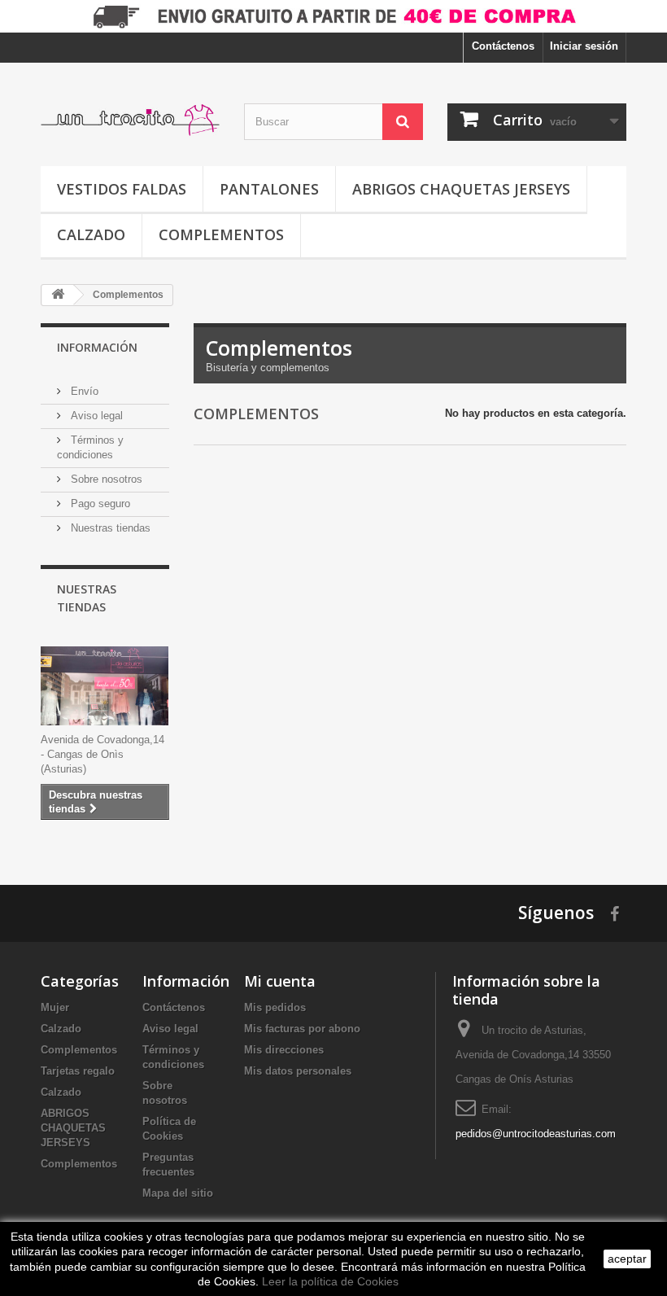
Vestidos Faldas (121, 189)
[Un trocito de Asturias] (130, 120)
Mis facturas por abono (302, 1028)
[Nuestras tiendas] (105, 685)
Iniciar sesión (584, 46)
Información (97, 347)
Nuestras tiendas (109, 528)
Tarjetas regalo (78, 1071)
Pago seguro (99, 503)
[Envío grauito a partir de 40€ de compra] (333, 16)
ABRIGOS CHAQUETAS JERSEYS (461, 189)
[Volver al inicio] (57, 295)
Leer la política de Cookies (330, 1281)
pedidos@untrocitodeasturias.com (536, 1133)
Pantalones (269, 189)
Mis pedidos (275, 1007)
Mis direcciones (284, 1050)
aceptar (627, 1258)
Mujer (55, 1007)
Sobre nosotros (105, 479)
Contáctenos (503, 46)
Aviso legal (95, 415)
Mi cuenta (280, 981)
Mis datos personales (297, 1071)
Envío (83, 391)
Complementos (221, 234)
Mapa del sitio (177, 1193)
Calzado (91, 234)
